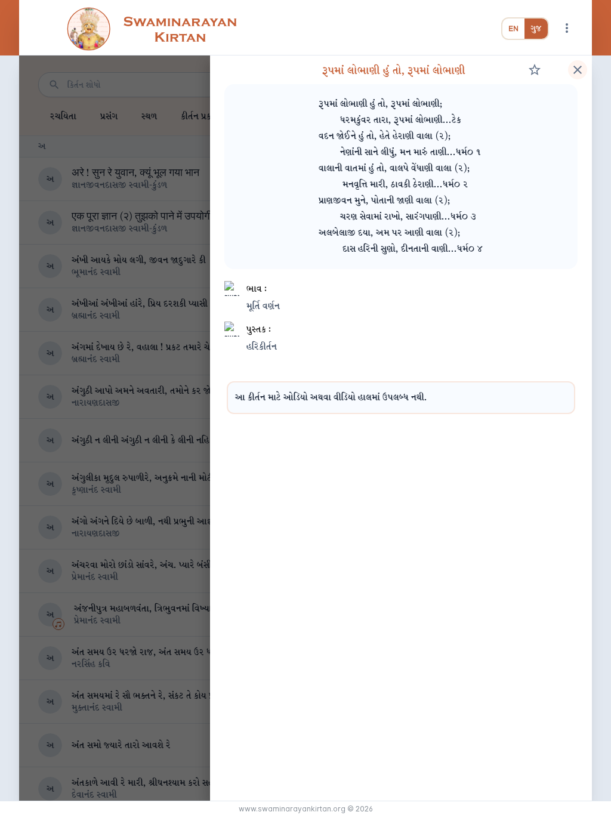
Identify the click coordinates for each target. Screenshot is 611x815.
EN (513, 28)
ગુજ (536, 28)
